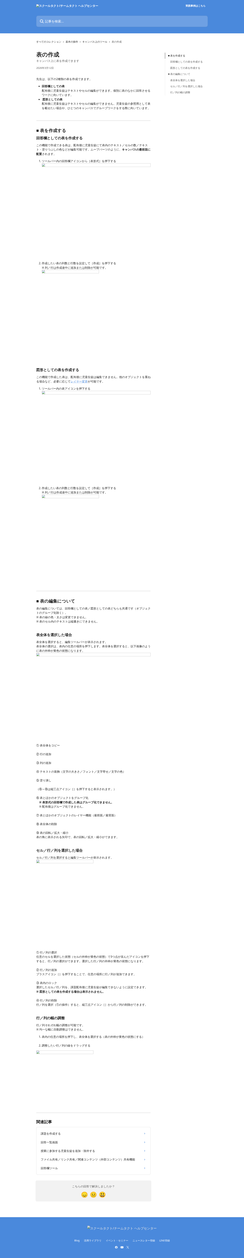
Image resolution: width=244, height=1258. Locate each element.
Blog (77, 1240)
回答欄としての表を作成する (186, 61)
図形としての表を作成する (185, 68)
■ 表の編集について (179, 74)
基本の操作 (72, 41)
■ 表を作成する (176, 55)
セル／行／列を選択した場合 (186, 86)
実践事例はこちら (196, 5)
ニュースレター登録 (144, 1240)
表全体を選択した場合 (182, 80)
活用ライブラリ (92, 1240)
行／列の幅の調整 (180, 92)
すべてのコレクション (48, 41)
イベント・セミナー (117, 1240)
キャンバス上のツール (94, 41)
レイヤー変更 (79, 381)
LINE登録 (164, 1240)
